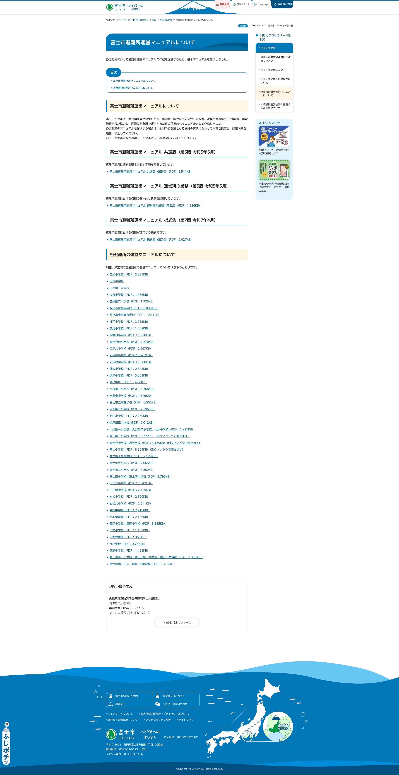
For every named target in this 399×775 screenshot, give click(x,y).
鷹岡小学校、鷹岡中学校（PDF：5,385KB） (138, 523)
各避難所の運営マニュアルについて (133, 88)
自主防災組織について (273, 70)
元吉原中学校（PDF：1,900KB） (131, 362)
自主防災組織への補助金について (276, 81)
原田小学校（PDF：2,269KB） (130, 415)
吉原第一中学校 (119, 288)
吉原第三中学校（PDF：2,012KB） (132, 422)
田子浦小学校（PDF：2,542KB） (131, 483)
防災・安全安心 (141, 20)
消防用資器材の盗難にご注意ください (276, 59)
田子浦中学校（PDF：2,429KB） (131, 489)
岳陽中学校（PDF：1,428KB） (130, 550)
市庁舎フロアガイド (173, 696)
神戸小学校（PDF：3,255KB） (130, 321)
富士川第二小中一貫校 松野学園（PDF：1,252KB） (143, 564)
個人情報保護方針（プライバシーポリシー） (166, 713)
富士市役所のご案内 (126, 696)
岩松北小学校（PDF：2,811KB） (131, 503)
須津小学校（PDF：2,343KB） (130, 368)
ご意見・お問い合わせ (174, 704)
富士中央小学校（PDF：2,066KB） (132, 462)
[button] (222, 4)
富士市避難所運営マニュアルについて (134, 81)
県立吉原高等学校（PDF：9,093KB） (134, 308)
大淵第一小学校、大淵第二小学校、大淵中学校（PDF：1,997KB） (152, 429)
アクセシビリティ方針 (158, 720)
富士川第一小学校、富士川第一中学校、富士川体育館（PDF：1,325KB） (156, 557)
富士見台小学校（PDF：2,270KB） (132, 341)
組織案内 (120, 704)
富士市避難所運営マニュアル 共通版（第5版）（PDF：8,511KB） (151, 171)
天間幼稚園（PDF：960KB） (128, 537)
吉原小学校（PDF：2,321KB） (130, 274)
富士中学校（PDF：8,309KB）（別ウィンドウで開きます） (147, 449)
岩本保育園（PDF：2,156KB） (130, 516)
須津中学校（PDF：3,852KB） (130, 375)
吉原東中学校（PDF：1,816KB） (131, 395)
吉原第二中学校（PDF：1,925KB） (132, 301)
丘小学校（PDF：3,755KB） (128, 543)
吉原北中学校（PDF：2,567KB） (131, 348)
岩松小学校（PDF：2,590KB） (130, 496)
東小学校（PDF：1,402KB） (128, 382)
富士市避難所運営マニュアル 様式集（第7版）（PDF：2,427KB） (151, 239)
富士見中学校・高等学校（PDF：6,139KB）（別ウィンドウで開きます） (156, 442)
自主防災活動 (166, 20)
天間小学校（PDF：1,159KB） (130, 530)
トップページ (123, 20)
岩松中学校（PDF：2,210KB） (130, 510)
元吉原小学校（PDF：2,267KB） (131, 355)
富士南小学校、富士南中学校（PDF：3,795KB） (141, 476)
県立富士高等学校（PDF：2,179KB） (134, 456)
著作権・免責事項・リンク (123, 720)
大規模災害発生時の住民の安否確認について (276, 106)
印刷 (244, 26)
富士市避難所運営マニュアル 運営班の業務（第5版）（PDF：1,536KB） (156, 205)
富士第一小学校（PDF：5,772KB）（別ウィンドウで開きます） (150, 436)
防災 (154, 20)
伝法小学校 (117, 281)
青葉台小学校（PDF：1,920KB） (131, 335)
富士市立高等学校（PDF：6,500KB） (134, 402)
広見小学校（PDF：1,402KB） (130, 328)
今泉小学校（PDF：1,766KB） (130, 294)
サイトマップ (186, 720)
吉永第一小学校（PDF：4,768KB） (132, 388)
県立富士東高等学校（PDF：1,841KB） (135, 314)
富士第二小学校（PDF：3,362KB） (132, 469)
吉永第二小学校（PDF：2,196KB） (132, 409)
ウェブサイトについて (120, 713)
